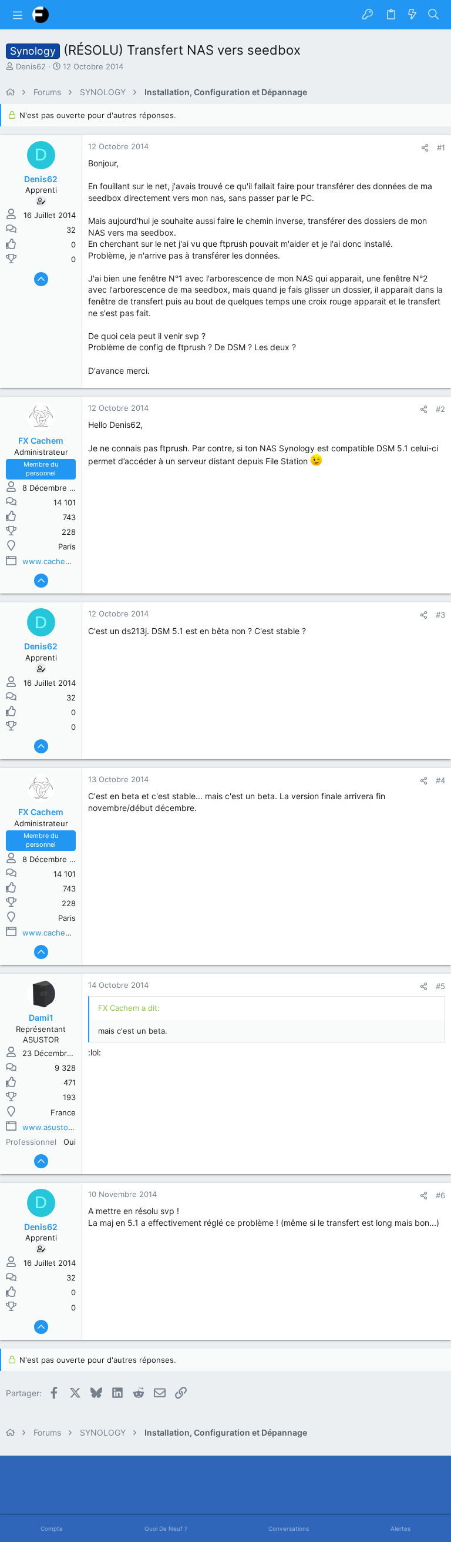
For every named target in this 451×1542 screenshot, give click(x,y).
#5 (440, 986)
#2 (440, 409)
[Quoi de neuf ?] (412, 14)
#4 (440, 780)
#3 (440, 614)
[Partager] (425, 147)
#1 (441, 147)
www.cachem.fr (51, 561)
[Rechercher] (433, 14)
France (63, 1112)
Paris (67, 546)
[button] (17, 14)
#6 (440, 1195)
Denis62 (31, 66)
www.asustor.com (55, 1127)
